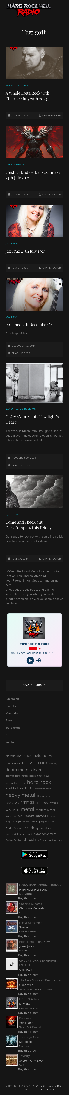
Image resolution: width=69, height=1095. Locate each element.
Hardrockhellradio (42, 788)
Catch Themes (44, 1089)
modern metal (45, 810)
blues (48, 756)
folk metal (11, 782)
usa (45, 839)
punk (53, 821)
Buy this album (28, 898)
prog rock (44, 821)
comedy (53, 763)
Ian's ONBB (12, 809)
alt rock (10, 756)
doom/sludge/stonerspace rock (21, 775)
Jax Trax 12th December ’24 (30, 324)
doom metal (43, 775)
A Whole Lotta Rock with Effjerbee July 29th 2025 (27, 95)
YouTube (11, 742)
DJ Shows (12, 514)
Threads (11, 720)
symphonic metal (45, 834)
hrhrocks (54, 802)
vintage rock (55, 839)
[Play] (30, 660)
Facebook (12, 699)
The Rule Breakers (14, 840)
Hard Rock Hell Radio (19, 788)
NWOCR (17, 816)
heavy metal (20, 794)
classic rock (35, 762)
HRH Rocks (42, 802)
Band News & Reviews (21, 408)
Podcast (29, 816)
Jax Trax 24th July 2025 (25, 251)
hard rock (39, 782)
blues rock (13, 763)
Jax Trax (12, 243)
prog (8, 821)
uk (39, 839)
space (39, 828)
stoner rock (26, 834)
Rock (28, 827)
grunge (22, 783)
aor (18, 756)
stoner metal (12, 834)
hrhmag (27, 802)
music (9, 815)
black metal (32, 755)
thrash (30, 839)
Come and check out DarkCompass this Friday (29, 524)
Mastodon (12, 713)
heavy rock (12, 802)
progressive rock (25, 821)
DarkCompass (15, 164)
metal (27, 809)
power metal (46, 815)
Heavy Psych (44, 795)
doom (36, 769)
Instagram (13, 727)
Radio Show (14, 828)
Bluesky (11, 706)
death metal (18, 769)
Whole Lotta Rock (18, 85)
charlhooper (51, 115)
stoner (49, 828)
